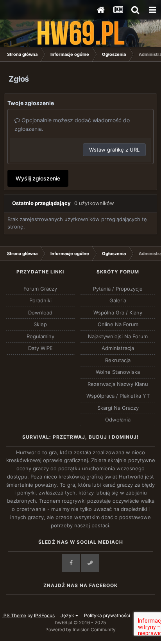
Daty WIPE (40, 348)
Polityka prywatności (107, 615)
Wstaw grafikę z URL (114, 149)
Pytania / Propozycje (118, 289)
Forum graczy (40, 289)
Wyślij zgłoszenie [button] (38, 178)
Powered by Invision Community (80, 629)
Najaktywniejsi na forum (118, 336)
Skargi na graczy (118, 408)
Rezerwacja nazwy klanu (118, 384)
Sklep (40, 324)
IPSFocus (44, 615)
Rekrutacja (118, 360)
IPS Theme (14, 615)
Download (40, 312)
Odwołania (118, 419)
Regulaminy (40, 336)
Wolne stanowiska (118, 372)
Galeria (117, 300)
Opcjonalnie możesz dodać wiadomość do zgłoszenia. (72, 124)
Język (68, 615)
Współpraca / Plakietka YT (118, 396)
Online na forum (118, 324)
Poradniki (40, 300)
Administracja (118, 348)
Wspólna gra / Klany (117, 312)
